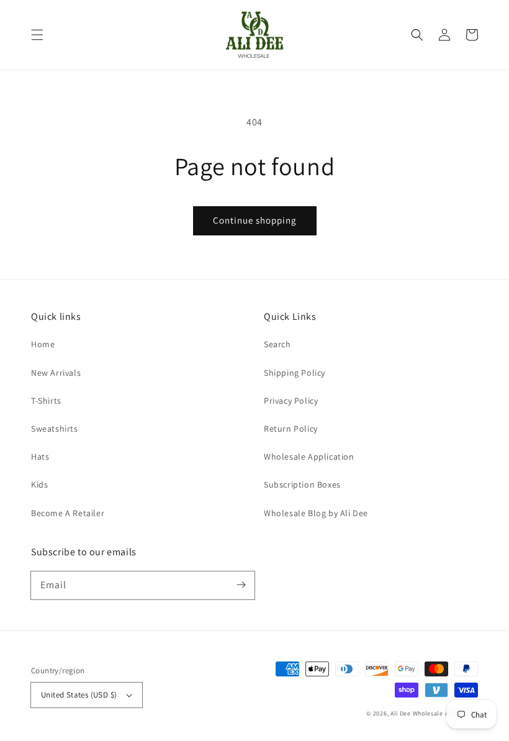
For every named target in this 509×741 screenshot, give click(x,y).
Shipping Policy (294, 372)
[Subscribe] (240, 585)
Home (43, 344)
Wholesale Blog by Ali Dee (316, 513)
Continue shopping (255, 220)
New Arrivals (56, 372)
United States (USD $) (79, 694)
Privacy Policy (291, 400)
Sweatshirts (54, 428)
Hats (40, 456)
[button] (37, 34)
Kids (39, 484)
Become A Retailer (67, 513)
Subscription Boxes (302, 484)
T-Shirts (46, 400)
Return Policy (291, 428)
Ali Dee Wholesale (416, 713)
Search (277, 344)
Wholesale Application (309, 456)
